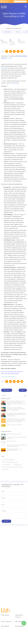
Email (3, 504)
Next (22, 390)
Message (4, 511)
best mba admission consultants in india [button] (12, 467)
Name (3, 491)
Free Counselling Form (20, 1)
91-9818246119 (4, 1)
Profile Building (5, 615)
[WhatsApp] (18, 51)
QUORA (10, 58)
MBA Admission (19, 621)
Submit (6, 521)
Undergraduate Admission (19, 616)
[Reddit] (21, 51)
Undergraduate (7, 32)
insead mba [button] (5, 469)
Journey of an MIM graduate (8, 377)
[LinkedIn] (14, 51)
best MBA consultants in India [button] (10, 462)
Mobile (3, 498)
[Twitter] (10, 51)
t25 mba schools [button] (17, 464)
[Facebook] (6, 51)
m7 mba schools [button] (6, 464)
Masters (18, 32)
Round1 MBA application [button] (8, 459)
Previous (7, 390)
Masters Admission (6, 621)
